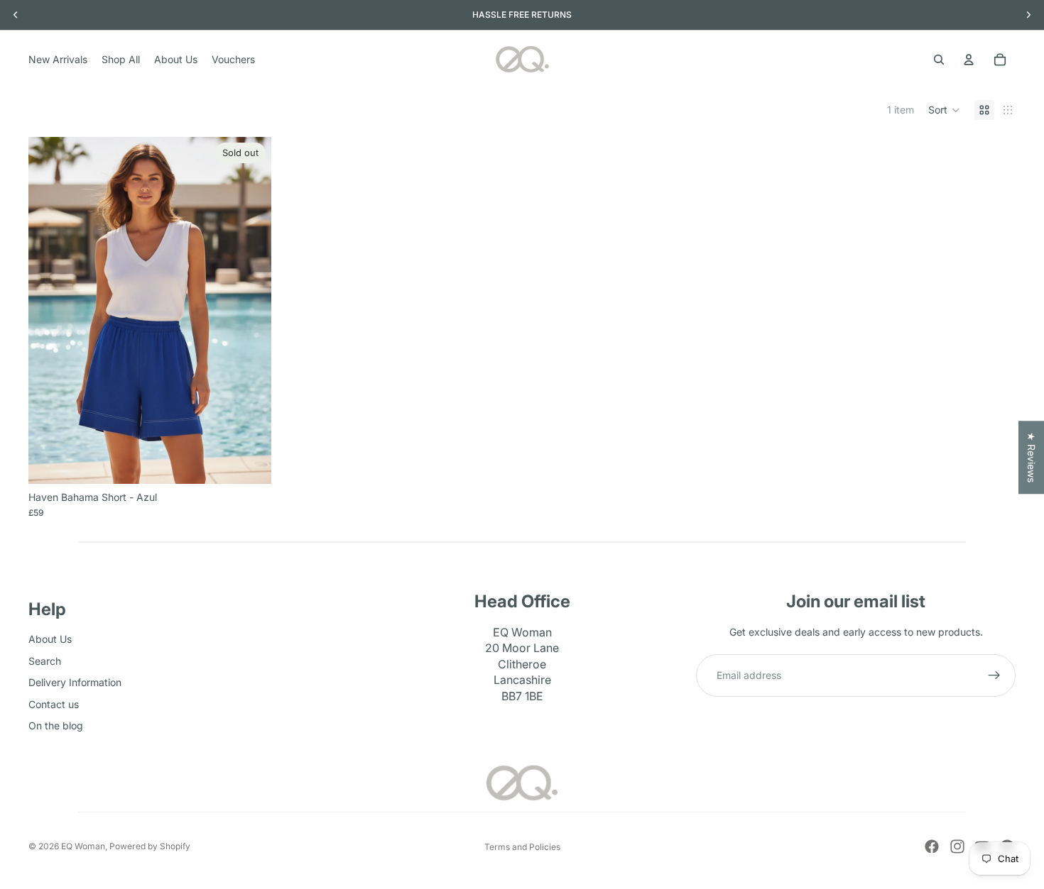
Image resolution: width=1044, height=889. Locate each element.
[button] (944, 110)
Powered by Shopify (149, 846)
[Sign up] (994, 675)
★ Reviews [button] (1032, 457)
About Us (50, 639)
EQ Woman (83, 846)
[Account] (968, 59)
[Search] (939, 59)
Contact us (53, 703)
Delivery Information (74, 682)
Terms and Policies (522, 846)
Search (44, 660)
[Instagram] (957, 846)
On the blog (55, 725)
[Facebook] (931, 846)
